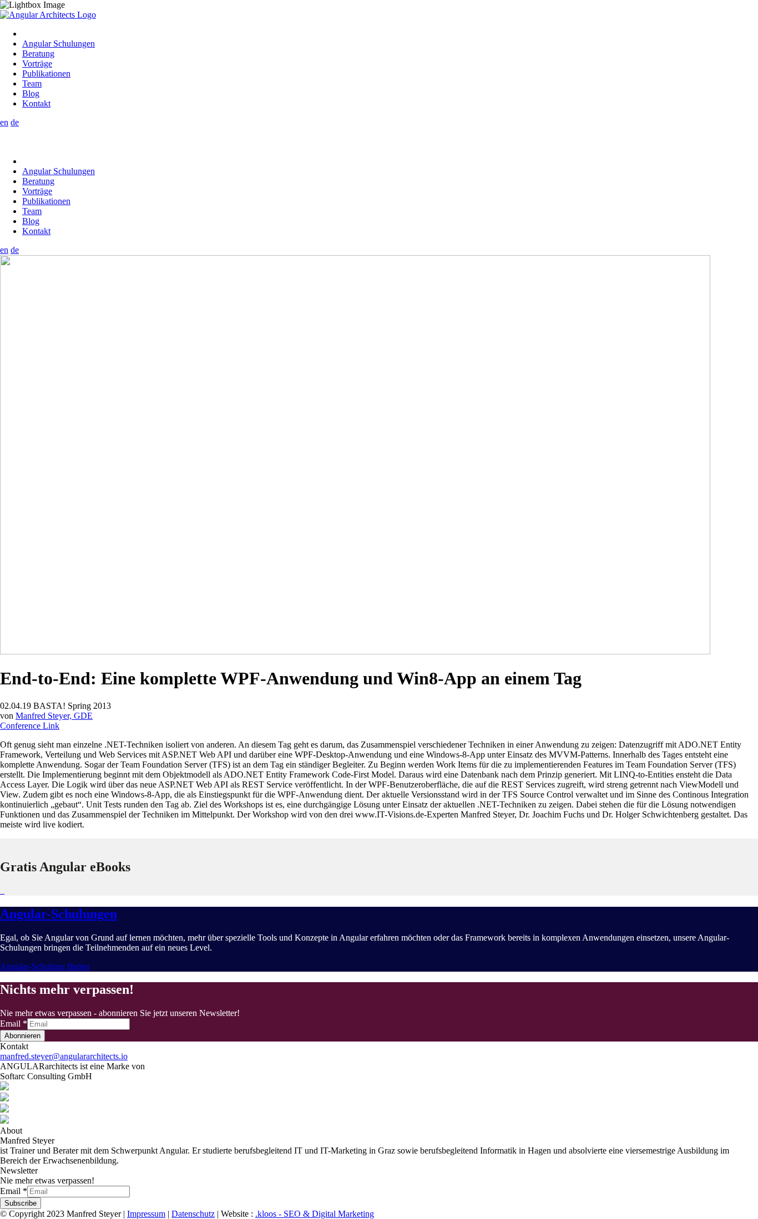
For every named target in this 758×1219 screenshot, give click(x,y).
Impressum (146, 1213)
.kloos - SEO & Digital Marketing (314, 1213)
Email (13, 1023)
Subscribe (20, 1203)
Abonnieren (22, 1036)
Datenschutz (193, 1213)
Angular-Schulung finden (44, 966)
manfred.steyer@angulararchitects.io (64, 1056)
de (15, 122)
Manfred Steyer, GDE (54, 715)
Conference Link (29, 725)
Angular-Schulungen (58, 914)
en (4, 122)
